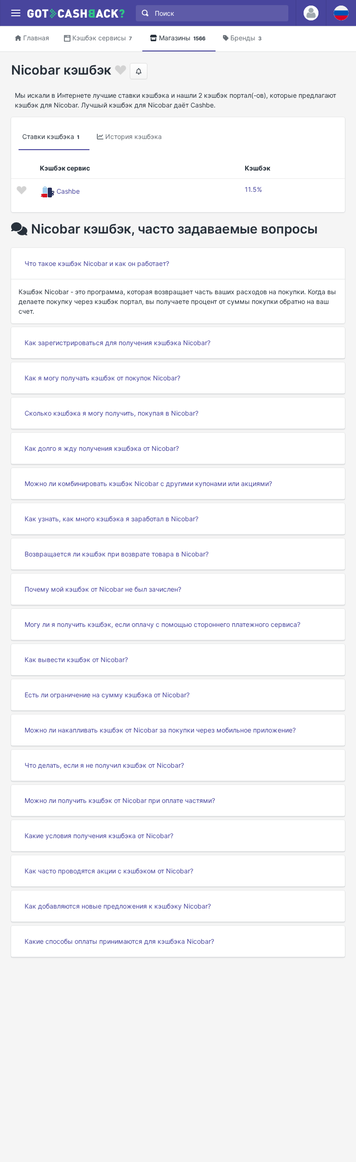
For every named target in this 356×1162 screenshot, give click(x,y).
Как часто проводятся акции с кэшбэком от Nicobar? (109, 871)
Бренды (245, 38)
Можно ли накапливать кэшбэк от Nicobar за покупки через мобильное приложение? (160, 730)
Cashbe (68, 191)
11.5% (253, 189)
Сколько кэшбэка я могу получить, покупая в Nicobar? (111, 413)
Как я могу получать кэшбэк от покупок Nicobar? (102, 378)
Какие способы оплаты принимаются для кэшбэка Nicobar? (119, 941)
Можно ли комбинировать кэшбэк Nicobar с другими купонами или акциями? (148, 483)
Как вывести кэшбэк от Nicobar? (76, 659)
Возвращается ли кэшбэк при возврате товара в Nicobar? (117, 554)
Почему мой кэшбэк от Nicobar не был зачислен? (103, 589)
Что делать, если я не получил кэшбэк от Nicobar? (104, 765)
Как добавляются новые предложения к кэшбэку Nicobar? (118, 906)
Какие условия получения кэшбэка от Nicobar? (99, 836)
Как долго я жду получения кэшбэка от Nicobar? (102, 448)
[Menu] (15, 13)
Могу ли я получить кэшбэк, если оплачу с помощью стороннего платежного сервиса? (162, 624)
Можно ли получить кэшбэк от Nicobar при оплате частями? (120, 800)
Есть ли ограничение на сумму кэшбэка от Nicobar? (107, 695)
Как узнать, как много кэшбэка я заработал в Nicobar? (111, 519)
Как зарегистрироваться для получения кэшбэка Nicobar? (117, 343)
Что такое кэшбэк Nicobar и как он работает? (97, 263)
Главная (36, 38)
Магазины (182, 38)
